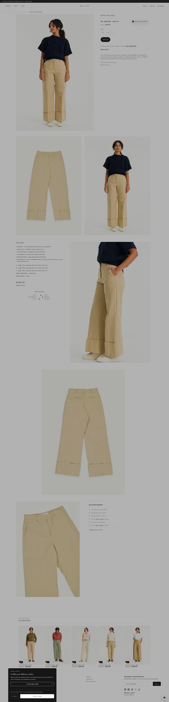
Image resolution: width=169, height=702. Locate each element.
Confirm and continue (37, 696)
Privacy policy (39, 692)
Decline (14, 696)
